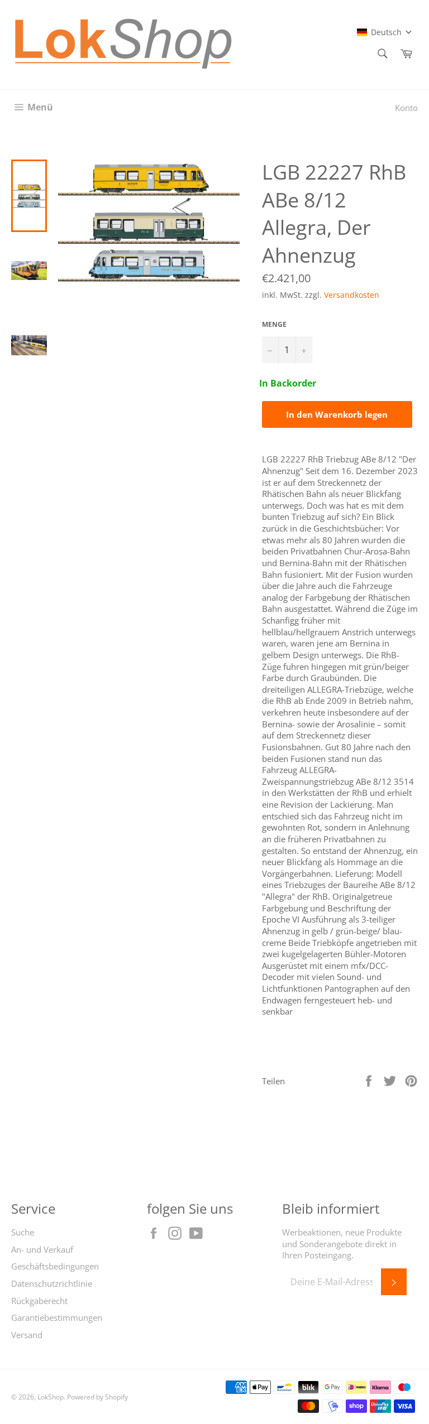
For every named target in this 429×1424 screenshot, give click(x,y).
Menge (274, 324)
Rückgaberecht (39, 1300)
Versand (26, 1334)
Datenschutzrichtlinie (51, 1283)
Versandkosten (351, 294)
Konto (406, 107)
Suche (22, 1232)
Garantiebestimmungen (56, 1317)
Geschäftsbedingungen (55, 1266)
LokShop (50, 1397)
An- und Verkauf (42, 1249)
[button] (384, 32)
